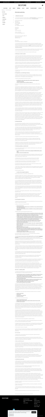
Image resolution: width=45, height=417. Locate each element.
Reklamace (35, 403)
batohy (3, 20)
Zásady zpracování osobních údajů (27, 401)
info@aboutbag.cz (16, 399)
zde (25, 412)
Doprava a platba (37, 400)
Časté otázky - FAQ (37, 405)
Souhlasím (34, 412)
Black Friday (4, 14)
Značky (3, 24)
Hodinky (3, 22)
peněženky (4, 19)
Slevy (3, 15)
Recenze (35, 399)
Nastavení (11, 414)
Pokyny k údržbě (36, 406)
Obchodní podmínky (26, 399)
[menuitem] (5, 8)
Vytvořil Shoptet (41, 415)
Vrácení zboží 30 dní (37, 402)
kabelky (3, 17)
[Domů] (3, 10)
